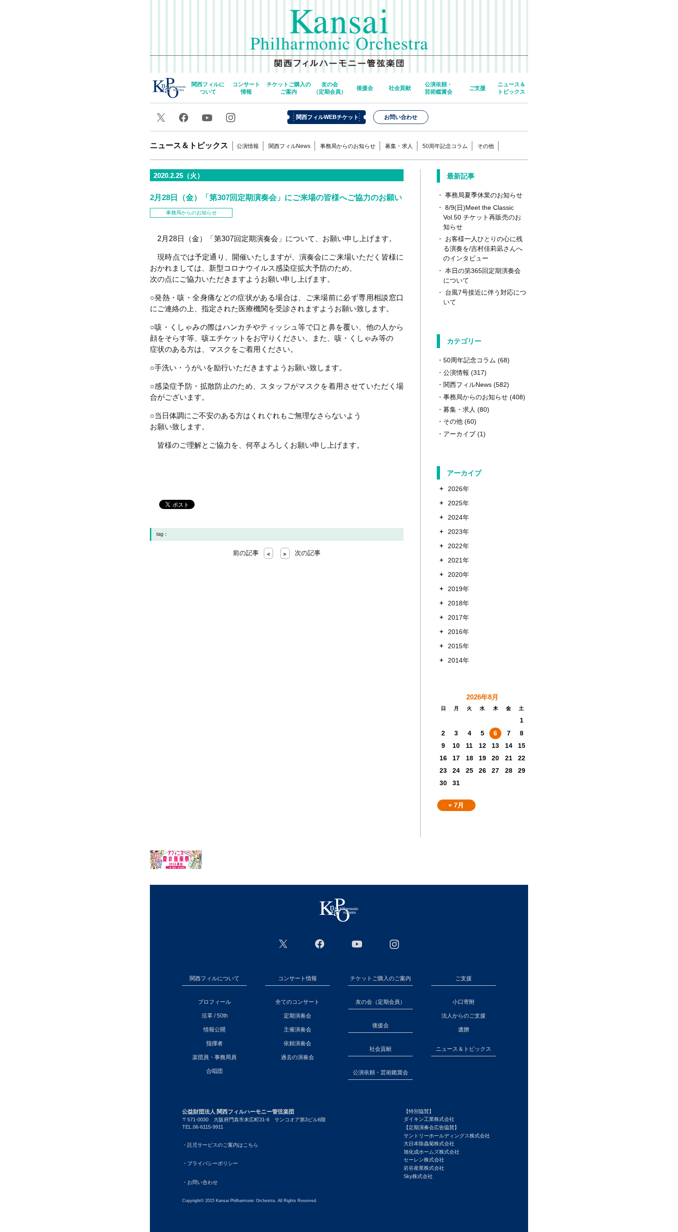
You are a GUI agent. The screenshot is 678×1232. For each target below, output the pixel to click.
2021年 (458, 560)
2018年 (458, 603)
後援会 (365, 88)
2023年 (458, 531)
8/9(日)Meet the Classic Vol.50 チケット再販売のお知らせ (482, 217)
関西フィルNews (289, 146)
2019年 (458, 588)
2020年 (458, 574)
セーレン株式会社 (424, 1159)
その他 (485, 146)
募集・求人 (399, 146)
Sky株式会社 (418, 1176)
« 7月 (456, 805)
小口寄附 (463, 1002)
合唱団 (214, 1071)
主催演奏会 (297, 1029)
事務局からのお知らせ (347, 146)
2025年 (458, 503)
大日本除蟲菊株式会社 (429, 1143)
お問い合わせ (400, 117)
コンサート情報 (246, 88)
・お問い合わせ (200, 1182)
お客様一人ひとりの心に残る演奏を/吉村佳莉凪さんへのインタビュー (483, 248)
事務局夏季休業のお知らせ (484, 195)
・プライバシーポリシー (210, 1163)
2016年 (458, 631)
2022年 (458, 546)
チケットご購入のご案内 (289, 88)
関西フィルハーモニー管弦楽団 (339, 32)
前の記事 (251, 553)
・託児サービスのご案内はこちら (220, 1145)
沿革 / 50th (215, 1016)
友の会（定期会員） (329, 88)
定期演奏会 (297, 1016)
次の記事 (302, 553)
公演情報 (248, 146)
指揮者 (214, 1043)
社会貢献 (400, 88)
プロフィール (214, 1002)
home (169, 87)
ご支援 (477, 88)
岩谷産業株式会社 (424, 1168)
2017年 (458, 617)
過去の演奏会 (297, 1057)
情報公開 (214, 1029)
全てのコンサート (297, 1002)
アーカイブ (459, 434)
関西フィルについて (208, 88)
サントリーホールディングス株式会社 (447, 1135)
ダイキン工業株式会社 (429, 1119)
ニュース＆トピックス (511, 88)
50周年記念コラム (445, 146)
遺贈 (463, 1029)
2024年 (458, 517)
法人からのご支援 (463, 1016)
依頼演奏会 (297, 1043)
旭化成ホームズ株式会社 (431, 1152)
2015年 (458, 646)
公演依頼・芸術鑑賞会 (438, 88)
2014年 (458, 660)
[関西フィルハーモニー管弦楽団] (339, 910)
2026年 (458, 488)
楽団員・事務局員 (214, 1057)
